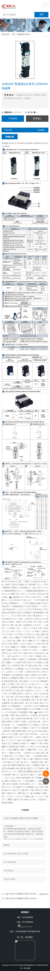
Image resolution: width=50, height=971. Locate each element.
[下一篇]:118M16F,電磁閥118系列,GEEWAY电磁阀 (22, 898)
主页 (13, 34)
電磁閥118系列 (23, 34)
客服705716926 (26, 927)
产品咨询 (13, 118)
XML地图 (27, 968)
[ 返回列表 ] (43, 894)
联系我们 (37, 118)
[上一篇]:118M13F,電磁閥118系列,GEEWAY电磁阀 (23, 894)
